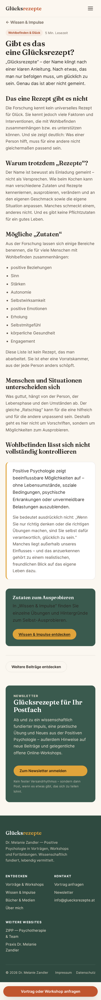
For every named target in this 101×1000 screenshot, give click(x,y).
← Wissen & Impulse (25, 22)
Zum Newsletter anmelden (42, 770)
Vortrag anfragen (69, 884)
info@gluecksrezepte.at (74, 900)
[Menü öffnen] (90, 8)
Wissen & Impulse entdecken (44, 634)
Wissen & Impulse (20, 892)
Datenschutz (85, 972)
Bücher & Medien (20, 900)
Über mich (14, 908)
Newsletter (63, 892)
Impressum (63, 972)
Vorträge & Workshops (25, 884)
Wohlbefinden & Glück (24, 32)
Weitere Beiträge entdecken (36, 666)
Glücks (24, 8)
